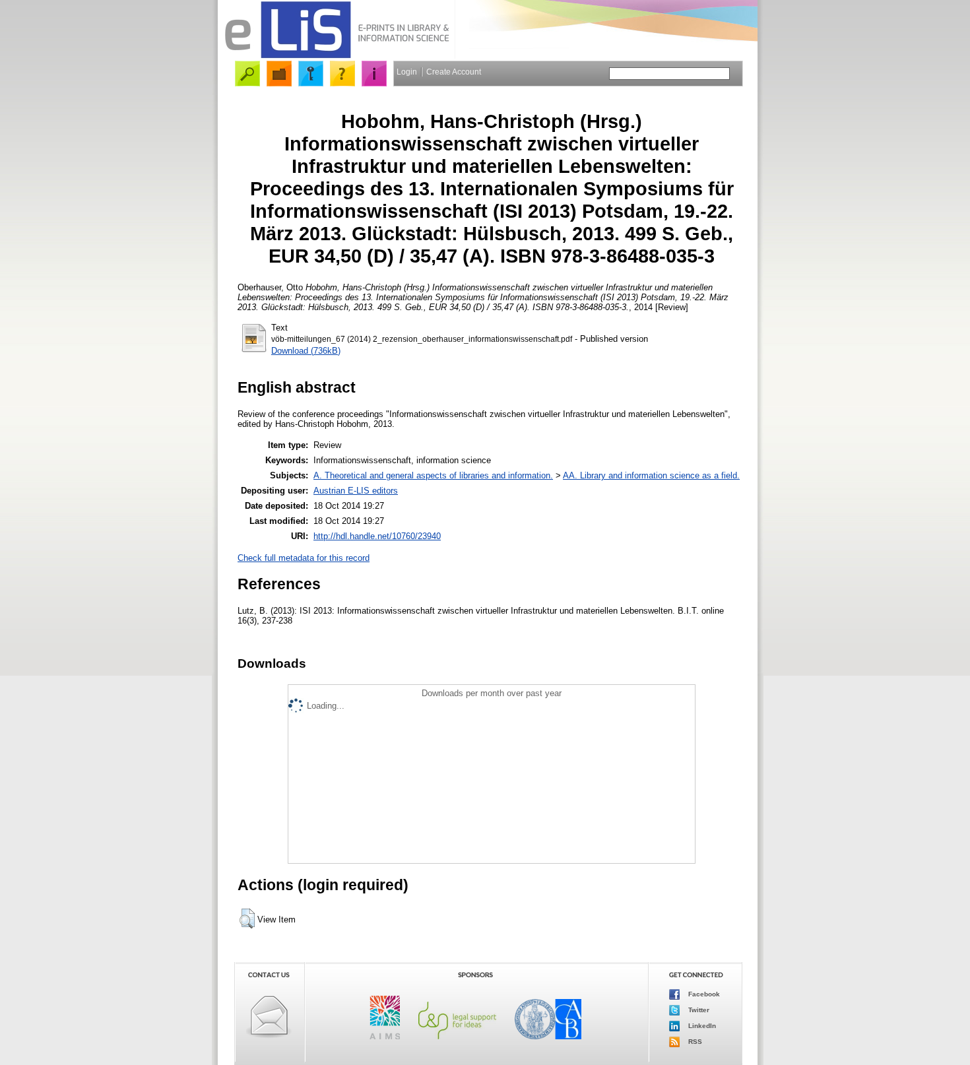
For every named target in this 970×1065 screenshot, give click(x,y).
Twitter (697, 1010)
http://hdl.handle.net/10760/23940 (377, 536)
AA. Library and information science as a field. (651, 475)
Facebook (703, 994)
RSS (694, 1041)
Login (407, 72)
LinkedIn (701, 1025)
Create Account (453, 72)
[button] (247, 918)
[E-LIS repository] (336, 56)
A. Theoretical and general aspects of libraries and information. (433, 475)
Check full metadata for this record (304, 558)
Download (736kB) (305, 351)
